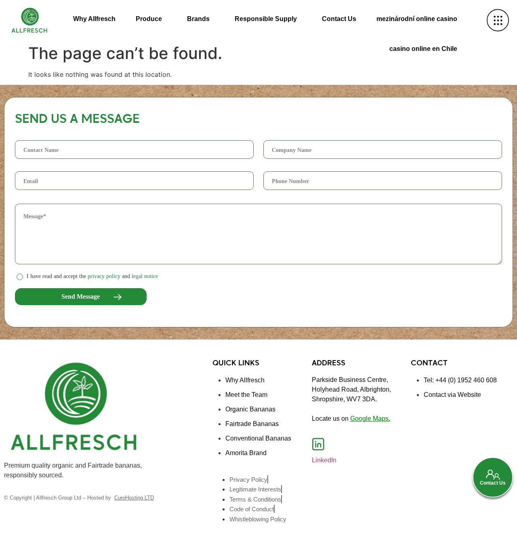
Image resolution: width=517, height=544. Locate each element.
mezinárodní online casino (416, 18)
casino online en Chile (423, 48)
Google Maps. (370, 418)
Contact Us (339, 18)
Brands (198, 18)
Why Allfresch (94, 18)
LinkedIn (324, 460)
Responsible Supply (266, 18)
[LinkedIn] (318, 444)
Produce (149, 18)
